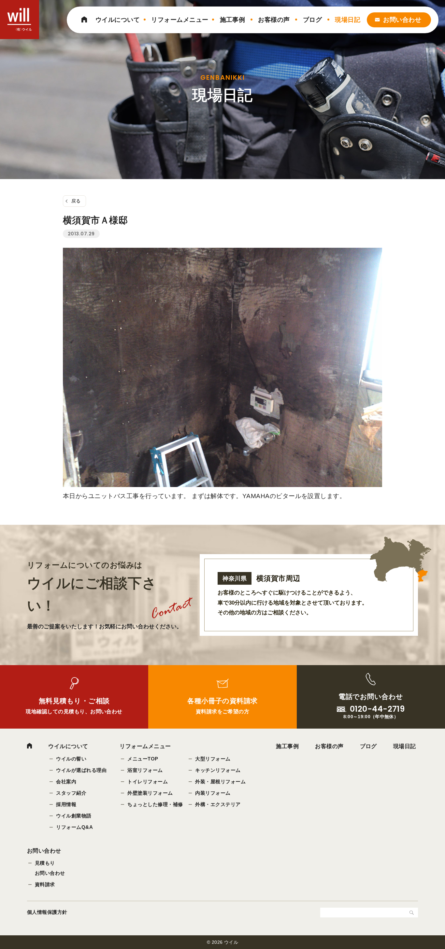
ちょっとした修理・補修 (155, 804)
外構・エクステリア (217, 804)
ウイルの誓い (71, 758)
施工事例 (232, 19)
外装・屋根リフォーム (220, 781)
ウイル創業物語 (73, 815)
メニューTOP (142, 758)
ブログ (312, 19)
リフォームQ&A (74, 827)
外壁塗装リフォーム (150, 793)
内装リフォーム (212, 793)
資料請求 (45, 884)
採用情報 (66, 804)
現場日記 (347, 19)
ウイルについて (117, 19)
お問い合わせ (402, 19)
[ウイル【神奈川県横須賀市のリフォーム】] (19, 19)
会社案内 (66, 781)
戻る (76, 200)
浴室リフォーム (145, 770)
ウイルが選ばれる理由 (81, 770)
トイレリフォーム (147, 781)
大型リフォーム (212, 758)
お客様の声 (274, 19)
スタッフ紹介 (71, 793)
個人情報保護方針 (47, 912)
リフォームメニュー (179, 19)
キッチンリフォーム (217, 770)
